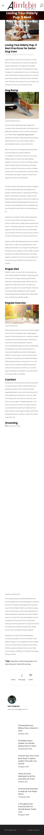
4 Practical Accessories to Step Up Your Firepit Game (28, 791)
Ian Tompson (29, 55)
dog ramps (14, 661)
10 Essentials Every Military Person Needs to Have (28, 728)
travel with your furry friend (22, 190)
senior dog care (10, 664)
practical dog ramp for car (28, 661)
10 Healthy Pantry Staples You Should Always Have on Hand (27, 743)
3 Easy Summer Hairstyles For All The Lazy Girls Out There (26, 776)
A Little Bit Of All (22, 830)
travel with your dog (24, 664)
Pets (20, 55)
